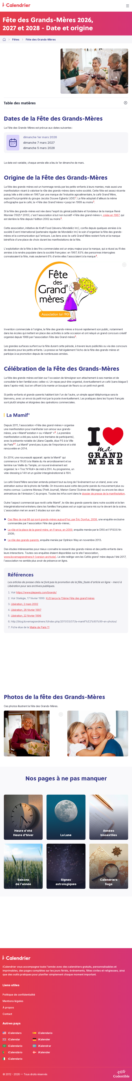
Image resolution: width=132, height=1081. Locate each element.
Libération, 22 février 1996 (26, 615)
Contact (7, 1014)
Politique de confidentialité (19, 994)
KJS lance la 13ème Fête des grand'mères (70, 598)
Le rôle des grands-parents (23, 540)
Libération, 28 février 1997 (26, 609)
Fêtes (15, 39)
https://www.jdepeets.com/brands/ (36, 592)
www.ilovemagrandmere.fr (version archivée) (30, 556)
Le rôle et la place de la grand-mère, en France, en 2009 (40, 529)
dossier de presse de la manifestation (103, 493)
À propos (8, 1007)
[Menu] (127, 6)
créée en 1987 (111, 215)
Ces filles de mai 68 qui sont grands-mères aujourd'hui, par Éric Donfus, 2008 (52, 519)
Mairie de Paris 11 (39, 627)
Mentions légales (13, 1001)
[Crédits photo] (124, 52)
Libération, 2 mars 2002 (24, 604)
